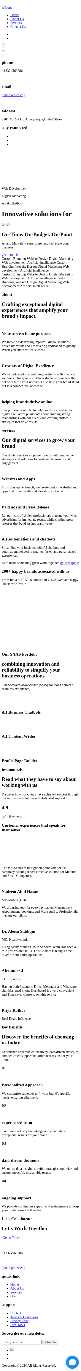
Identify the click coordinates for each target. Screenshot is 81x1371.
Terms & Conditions (24, 1317)
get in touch (10, 255)
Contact (15, 1313)
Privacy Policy (20, 1321)
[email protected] (13, 95)
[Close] (3, 51)
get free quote (69, 563)
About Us (17, 19)
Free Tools (17, 1325)
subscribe (50, 1342)
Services (16, 23)
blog (13, 1296)
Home (14, 15)
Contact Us (18, 27)
